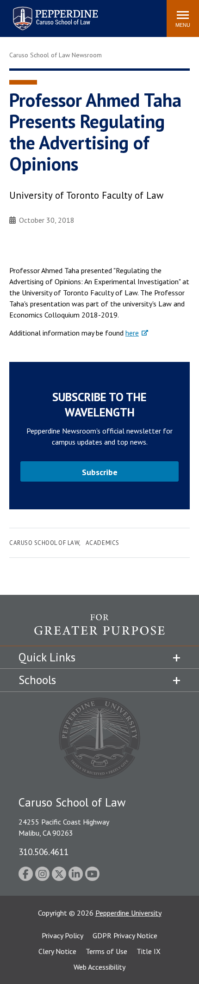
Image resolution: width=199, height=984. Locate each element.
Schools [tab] (37, 679)
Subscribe (100, 472)
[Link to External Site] (99, 629)
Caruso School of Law (44, 543)
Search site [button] (33, 14)
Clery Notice (57, 951)
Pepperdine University (128, 912)
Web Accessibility (99, 967)
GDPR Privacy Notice (125, 935)
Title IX (149, 951)
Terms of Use (106, 951)
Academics (102, 543)
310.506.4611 (43, 851)
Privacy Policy (62, 935)
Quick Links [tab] (47, 657)
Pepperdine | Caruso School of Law (54, 12)
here (132, 332)
